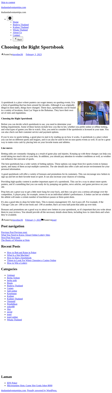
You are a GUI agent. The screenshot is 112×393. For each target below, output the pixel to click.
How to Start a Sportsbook (19, 258)
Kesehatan (12, 293)
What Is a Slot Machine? (18, 255)
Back (20, 40)
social (9, 312)
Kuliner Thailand (21, 27)
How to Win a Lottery (17, 263)
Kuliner (10, 296)
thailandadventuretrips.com (13, 7)
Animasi (11, 275)
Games (10, 288)
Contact (16, 35)
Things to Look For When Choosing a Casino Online (31, 260)
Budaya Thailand (21, 24)
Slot (9, 309)
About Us (17, 32)
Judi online (12, 291)
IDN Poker (12, 383)
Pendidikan (12, 304)
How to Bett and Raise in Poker (21, 252)
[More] (10, 18)
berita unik (12, 280)
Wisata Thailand (20, 30)
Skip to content (8, 2)
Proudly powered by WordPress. (42, 390)
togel (54, 220)
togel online (12, 317)
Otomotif (11, 301)
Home (16, 22)
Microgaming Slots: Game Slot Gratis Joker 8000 (29, 385)
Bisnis (10, 283)
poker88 (11, 306)
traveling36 (18, 54)
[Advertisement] (56, 77)
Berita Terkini (13, 278)
